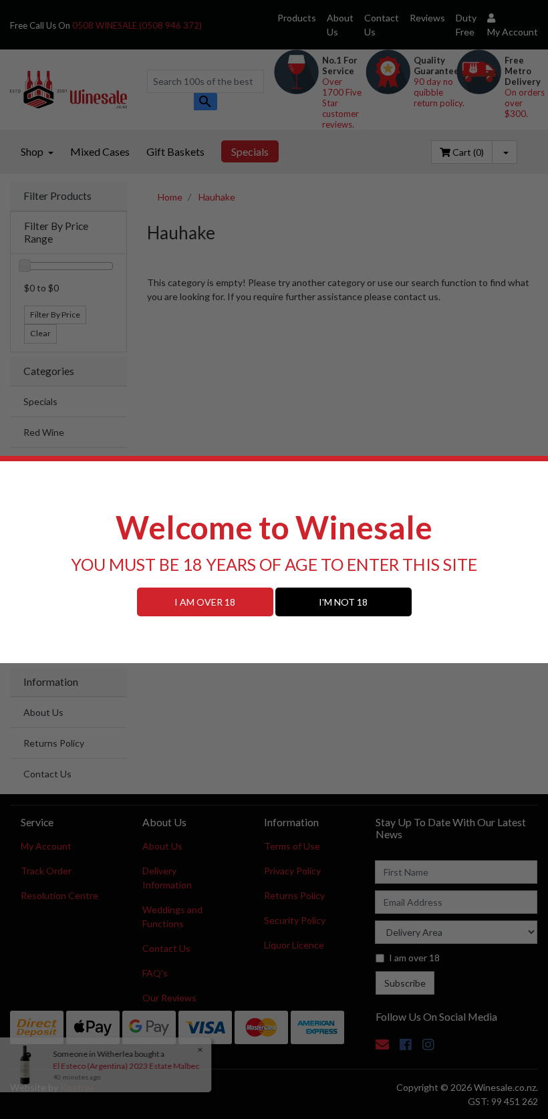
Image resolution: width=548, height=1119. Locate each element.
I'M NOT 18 (343, 602)
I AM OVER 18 (204, 602)
